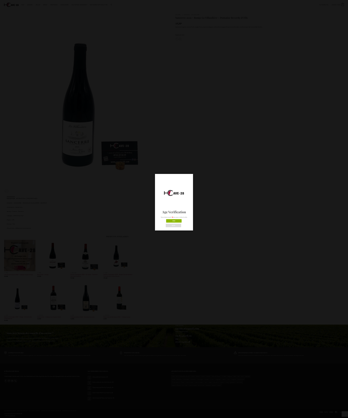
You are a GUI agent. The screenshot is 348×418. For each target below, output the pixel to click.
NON (173, 225)
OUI (173, 221)
